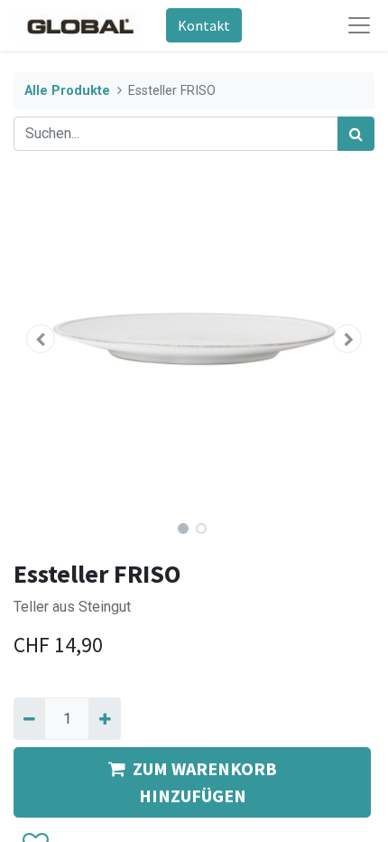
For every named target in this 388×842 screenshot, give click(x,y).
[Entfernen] (29, 718)
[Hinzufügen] (104, 718)
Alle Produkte (67, 90)
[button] (41, 338)
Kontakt (204, 25)
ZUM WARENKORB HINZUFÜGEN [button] (205, 782)
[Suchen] (355, 134)
